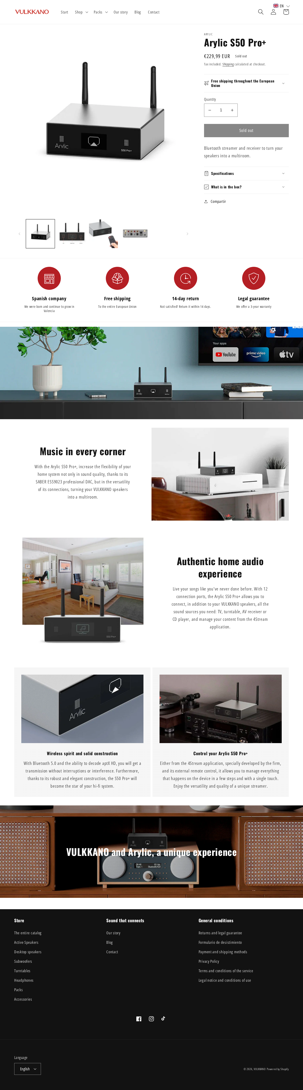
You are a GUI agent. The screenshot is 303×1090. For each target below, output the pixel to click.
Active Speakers (26, 942)
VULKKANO (260, 1069)
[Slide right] (187, 233)
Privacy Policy (209, 961)
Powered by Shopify (278, 1069)
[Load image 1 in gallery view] (40, 233)
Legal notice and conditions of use (225, 980)
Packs (18, 989)
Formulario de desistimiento (220, 942)
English (25, 1069)
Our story (113, 933)
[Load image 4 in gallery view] (135, 233)
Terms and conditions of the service (226, 970)
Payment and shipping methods (223, 951)
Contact (112, 951)
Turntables (22, 970)
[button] (80, 12)
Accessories (23, 999)
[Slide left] (19, 233)
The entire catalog (28, 933)
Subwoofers (23, 961)
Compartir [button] (218, 201)
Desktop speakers (28, 951)
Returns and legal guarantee (220, 933)
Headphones (24, 980)
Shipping (228, 64)
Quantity (210, 99)
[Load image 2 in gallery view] (72, 233)
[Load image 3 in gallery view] (103, 233)
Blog (109, 942)
